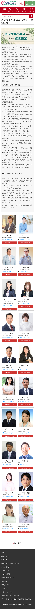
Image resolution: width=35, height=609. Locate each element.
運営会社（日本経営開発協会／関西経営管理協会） (17, 599)
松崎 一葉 (9, 461)
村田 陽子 (9, 493)
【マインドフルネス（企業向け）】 (11, 305)
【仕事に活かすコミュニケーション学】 (12, 528)
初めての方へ (24, 11)
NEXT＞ (19, 543)
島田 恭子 (9, 397)
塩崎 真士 (9, 365)
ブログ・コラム (6, 585)
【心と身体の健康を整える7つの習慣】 (12, 433)
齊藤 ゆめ (26, 333)
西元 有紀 (9, 235)
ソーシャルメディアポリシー (10, 595)
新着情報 (4, 581)
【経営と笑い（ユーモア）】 (9, 271)
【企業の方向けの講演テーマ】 (26, 528)
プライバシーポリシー (8, 592)
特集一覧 (17, 11)
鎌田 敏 (26, 267)
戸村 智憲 (26, 493)
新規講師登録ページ (7, 578)
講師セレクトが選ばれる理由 (10, 563)
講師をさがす (10, 11)
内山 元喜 (9, 333)
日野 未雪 (26, 429)
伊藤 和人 (26, 397)
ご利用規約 (4, 588)
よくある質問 (5, 574)
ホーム (3, 552)
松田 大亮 (9, 429)
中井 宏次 (9, 267)
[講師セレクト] (8, 4)
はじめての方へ (6, 567)
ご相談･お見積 (31, 11)
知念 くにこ (25, 365)
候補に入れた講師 (22, 3)
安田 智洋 (26, 461)
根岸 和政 (26, 524)
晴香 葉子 (9, 524)
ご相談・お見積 (6, 570)
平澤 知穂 (26, 299)
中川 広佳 (26, 235)
